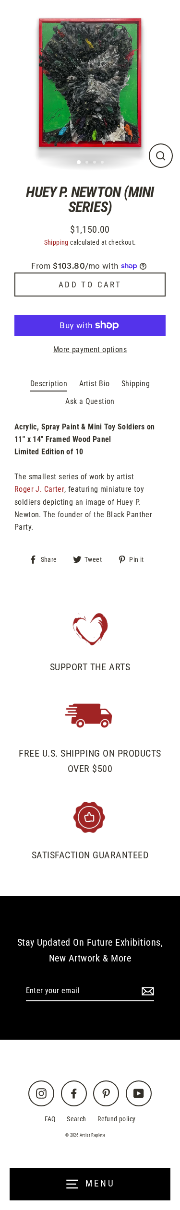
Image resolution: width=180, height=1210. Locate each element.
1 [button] (79, 162)
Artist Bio (94, 383)
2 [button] (87, 163)
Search (76, 1119)
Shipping (56, 242)
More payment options (90, 349)
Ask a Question (90, 401)
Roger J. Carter (39, 489)
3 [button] (95, 163)
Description (48, 383)
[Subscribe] (146, 991)
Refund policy (116, 1119)
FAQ (50, 1119)
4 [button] (103, 163)
